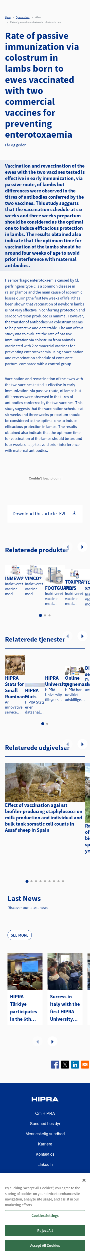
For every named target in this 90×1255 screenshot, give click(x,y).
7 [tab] (54, 881)
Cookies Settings (45, 1215)
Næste (83, 547)
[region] (45, 1214)
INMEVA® (14, 578)
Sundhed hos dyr (45, 1123)
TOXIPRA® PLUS (75, 585)
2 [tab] (45, 615)
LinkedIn (45, 1164)
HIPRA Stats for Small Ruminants (17, 687)
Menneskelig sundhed (45, 1133)
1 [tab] (40, 615)
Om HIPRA (45, 1113)
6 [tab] (49, 881)
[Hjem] (45, 1100)
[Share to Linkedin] (75, 1065)
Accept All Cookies (45, 1245)
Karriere (45, 1144)
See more (19, 935)
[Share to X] (65, 1065)
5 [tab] (45, 881)
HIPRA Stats (31, 693)
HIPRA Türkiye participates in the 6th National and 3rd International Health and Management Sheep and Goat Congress (25, 1008)
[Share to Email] (85, 1065)
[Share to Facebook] (55, 1065)
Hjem (7, 17)
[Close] (84, 1180)
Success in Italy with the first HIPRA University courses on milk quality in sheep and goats (65, 1008)
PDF (62, 513)
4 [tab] (41, 881)
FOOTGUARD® (59, 588)
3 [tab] (49, 615)
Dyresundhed (23, 17)
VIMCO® (33, 578)
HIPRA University (56, 681)
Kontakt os (45, 1154)
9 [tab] (63, 881)
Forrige (67, 547)
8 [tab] (59, 881)
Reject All (45, 1230)
